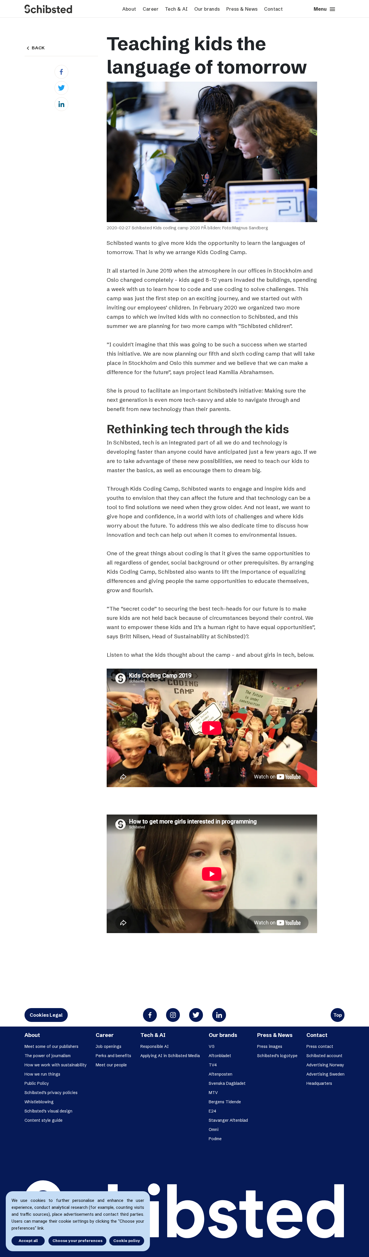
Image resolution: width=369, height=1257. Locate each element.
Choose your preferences (77, 1240)
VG (211, 1046)
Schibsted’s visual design (48, 1111)
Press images (269, 1046)
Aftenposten (220, 1074)
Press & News (242, 9)
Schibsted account (324, 1055)
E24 (212, 1111)
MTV (213, 1092)
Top (337, 1015)
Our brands (207, 9)
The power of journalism (48, 1055)
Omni (214, 1129)
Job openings (108, 1046)
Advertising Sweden (325, 1074)
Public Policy (37, 1083)
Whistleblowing (39, 1101)
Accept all (28, 1240)
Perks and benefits (113, 1055)
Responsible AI (154, 1046)
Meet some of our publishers (51, 1046)
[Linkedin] (61, 104)
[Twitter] (61, 88)
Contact (273, 9)
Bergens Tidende (225, 1101)
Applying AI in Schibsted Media (170, 1055)
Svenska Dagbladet (227, 1083)
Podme (215, 1138)
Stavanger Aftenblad (228, 1120)
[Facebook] (61, 72)
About (129, 9)
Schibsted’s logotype (277, 1055)
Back (35, 47)
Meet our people (111, 1064)
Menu (325, 9)
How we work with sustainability (56, 1064)
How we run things (42, 1074)
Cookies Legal (46, 1015)
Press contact (319, 1046)
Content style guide (44, 1120)
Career (151, 9)
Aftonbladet (220, 1055)
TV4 (213, 1064)
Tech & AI (176, 9)
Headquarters (319, 1083)
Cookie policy (126, 1240)
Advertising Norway (325, 1064)
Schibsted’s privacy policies (51, 1092)
